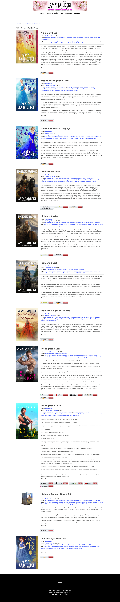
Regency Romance (83, 37)
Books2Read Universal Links (46, 207)
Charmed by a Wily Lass (53, 538)
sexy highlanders (91, 181)
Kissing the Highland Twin (55, 80)
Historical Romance (33, 24)
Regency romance (46, 42)
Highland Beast (49, 263)
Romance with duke (56, 138)
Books (24, 24)
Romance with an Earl (60, 357)
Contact (77, 13)
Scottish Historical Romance (59, 42)
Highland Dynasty (50, 315)
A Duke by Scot (49, 33)
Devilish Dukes (49, 133)
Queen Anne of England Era (89, 355)
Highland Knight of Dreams (55, 310)
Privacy (60, 582)
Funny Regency (73, 41)
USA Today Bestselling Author (76, 42)
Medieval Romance (72, 178)
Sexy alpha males (87, 357)
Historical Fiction (61, 37)
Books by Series (52, 13)
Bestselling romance (75, 136)
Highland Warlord (50, 171)
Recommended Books (53, 181)
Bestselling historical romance (60, 41)
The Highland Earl (50, 349)
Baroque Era (55, 355)
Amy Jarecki (47, 41)
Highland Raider (49, 216)
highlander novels (84, 41)
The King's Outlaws (50, 176)
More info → (44, 67)
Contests (68, 13)
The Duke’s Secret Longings (55, 128)
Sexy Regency (56, 90)
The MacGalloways (50, 36)
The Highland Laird (51, 405)
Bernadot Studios (68, 592)
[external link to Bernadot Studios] (60, 594)
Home (42, 13)
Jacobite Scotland (96, 413)
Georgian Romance (50, 37)
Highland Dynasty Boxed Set (56, 494)
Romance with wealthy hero (70, 138)
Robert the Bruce (64, 181)
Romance (92, 37)
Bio (62, 13)
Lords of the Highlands (51, 351)
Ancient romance (56, 180)
